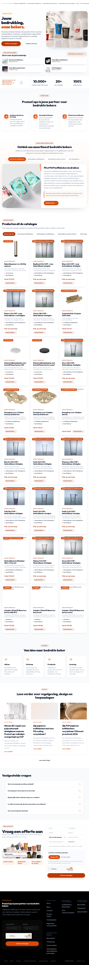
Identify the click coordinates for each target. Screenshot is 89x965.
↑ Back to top (80, 961)
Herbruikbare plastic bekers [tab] (56, 159)
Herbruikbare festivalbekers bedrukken (52, 951)
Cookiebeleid (51, 920)
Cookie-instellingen (30, 961)
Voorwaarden (43, 961)
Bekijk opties (51, 203)
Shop (77, 3)
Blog (48, 907)
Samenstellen (82, 912)
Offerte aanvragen (11, 43)
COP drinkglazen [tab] (74, 159)
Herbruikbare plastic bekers (50, 3)
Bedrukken (81, 905)
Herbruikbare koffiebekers (34, 3)
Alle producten (9, 234)
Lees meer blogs (44, 760)
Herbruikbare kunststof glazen (67, 3)
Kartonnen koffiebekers (20, 3)
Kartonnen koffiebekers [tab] (17, 159)
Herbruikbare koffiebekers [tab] (36, 159)
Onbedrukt (81, 908)
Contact (49, 910)
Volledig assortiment (76, 54)
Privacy (18, 961)
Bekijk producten (31, 43)
